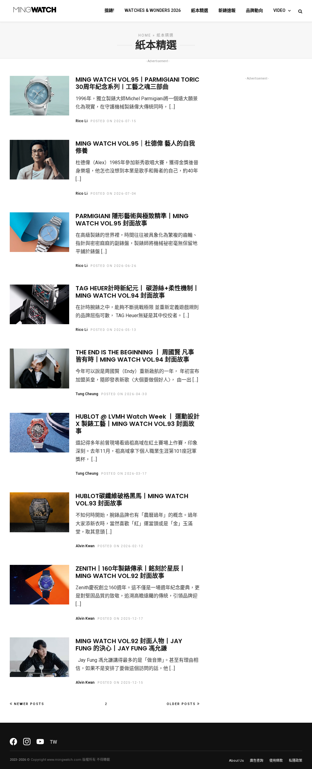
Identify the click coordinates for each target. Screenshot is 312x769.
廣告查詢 (256, 761)
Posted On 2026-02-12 (121, 546)
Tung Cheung (87, 394)
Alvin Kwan (85, 546)
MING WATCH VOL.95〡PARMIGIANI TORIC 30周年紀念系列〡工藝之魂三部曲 (138, 83)
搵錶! (109, 10)
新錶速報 (227, 10)
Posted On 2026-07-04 (113, 193)
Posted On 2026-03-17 (124, 473)
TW (53, 742)
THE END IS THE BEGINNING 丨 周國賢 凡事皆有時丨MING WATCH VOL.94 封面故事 (135, 356)
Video (279, 10)
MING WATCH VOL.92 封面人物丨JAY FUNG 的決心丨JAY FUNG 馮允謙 (129, 645)
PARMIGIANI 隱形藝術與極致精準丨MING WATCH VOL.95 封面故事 (132, 220)
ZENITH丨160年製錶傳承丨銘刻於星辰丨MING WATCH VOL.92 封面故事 (130, 572)
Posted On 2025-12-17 (121, 618)
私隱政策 (295, 761)
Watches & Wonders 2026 (153, 10)
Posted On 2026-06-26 (113, 266)
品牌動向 (254, 10)
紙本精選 (199, 10)
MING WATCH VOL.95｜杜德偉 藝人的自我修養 (135, 147)
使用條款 (276, 761)
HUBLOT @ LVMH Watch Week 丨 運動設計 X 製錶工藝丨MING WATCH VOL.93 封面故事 (138, 423)
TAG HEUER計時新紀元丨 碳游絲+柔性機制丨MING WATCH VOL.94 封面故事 (137, 292)
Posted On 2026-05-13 (113, 329)
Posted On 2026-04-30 (124, 394)
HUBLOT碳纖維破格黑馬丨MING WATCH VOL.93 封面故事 (132, 500)
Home (144, 35)
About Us (236, 761)
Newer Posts (29, 704)
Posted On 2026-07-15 (113, 121)
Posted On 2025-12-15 (121, 682)
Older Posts (181, 704)
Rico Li (81, 121)
